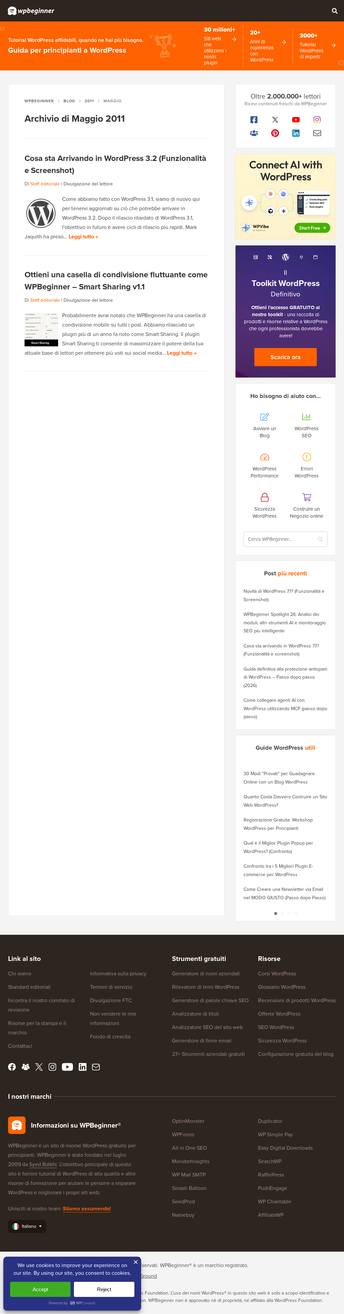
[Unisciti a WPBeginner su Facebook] (254, 119)
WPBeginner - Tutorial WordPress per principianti (31, 10)
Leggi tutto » (83, 236)
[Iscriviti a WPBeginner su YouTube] (296, 119)
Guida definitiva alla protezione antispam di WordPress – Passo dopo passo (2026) (285, 677)
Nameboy (183, 1215)
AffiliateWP (271, 1215)
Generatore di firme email (201, 1040)
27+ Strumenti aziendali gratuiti (208, 1054)
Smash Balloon (189, 1188)
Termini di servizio (111, 987)
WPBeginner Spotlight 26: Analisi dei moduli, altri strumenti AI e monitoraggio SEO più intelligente (285, 622)
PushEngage (272, 1188)
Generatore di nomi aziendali (206, 973)
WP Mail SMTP (189, 1175)
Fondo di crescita (110, 1036)
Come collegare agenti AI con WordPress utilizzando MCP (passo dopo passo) (285, 708)
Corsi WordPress (277, 973)
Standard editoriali (29, 987)
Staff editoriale (45, 183)
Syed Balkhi (43, 1164)
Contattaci (20, 1046)
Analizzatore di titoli (195, 1014)
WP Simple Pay (275, 1134)
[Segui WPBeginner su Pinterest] (275, 133)
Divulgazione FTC (111, 1000)
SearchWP (270, 1161)
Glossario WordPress (281, 987)
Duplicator (270, 1121)
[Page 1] (275, 913)
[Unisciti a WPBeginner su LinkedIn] (296, 133)
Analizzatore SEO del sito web (207, 1027)
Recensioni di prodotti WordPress (297, 1000)
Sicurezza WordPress (282, 1040)
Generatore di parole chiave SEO (210, 1000)
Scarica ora (285, 357)
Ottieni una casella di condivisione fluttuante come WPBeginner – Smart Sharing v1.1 (116, 281)
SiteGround (143, 1276)
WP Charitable (274, 1201)
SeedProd (183, 1201)
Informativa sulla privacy (118, 973)
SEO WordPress (276, 1027)
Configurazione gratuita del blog (296, 1054)
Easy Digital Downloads (285, 1148)
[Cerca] (334, 10)
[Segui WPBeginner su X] (275, 119)
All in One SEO (189, 1148)
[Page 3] (289, 913)
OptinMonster (188, 1121)
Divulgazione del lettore (88, 183)
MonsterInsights (190, 1161)
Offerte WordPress (279, 1014)
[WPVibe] (285, 197)
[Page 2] (282, 913)
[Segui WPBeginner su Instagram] (317, 119)
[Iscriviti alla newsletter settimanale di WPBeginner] (317, 133)
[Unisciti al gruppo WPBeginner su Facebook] (254, 133)
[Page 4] (295, 913)
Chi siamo (19, 973)
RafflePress (271, 1175)
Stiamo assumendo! (87, 1208)
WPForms (183, 1134)
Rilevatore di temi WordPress (205, 987)
